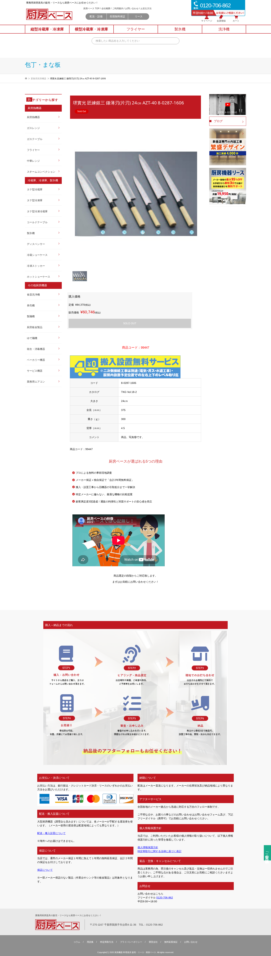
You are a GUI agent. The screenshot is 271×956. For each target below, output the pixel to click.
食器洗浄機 (33, 294)
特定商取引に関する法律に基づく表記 (159, 851)
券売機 (31, 305)
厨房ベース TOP (91, 8)
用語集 (90, 942)
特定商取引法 (106, 942)
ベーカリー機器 (36, 359)
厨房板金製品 (34, 327)
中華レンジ (33, 160)
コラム (77, 942)
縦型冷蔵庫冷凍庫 (47, 29)
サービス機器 (34, 370)
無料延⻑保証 (171, 942)
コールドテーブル (37, 222)
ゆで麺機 (32, 338)
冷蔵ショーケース (37, 254)
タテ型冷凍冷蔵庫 (37, 211)
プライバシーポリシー (131, 942)
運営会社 (153, 942)
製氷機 (31, 233)
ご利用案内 (117, 8)
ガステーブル (34, 139)
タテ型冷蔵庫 (34, 189)
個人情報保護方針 (148, 847)
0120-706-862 (164, 897)
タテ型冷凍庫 (34, 200)
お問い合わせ (131, 8)
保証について (45, 869)
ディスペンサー (36, 244)
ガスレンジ (33, 128)
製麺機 (31, 316)
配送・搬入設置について (51, 833)
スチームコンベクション (41, 171)
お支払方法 (146, 8)
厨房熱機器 (33, 117)
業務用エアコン (36, 381)
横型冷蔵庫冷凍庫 (91, 29)
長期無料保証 (117, 16)
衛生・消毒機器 (36, 349)
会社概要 (105, 8)
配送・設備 (96, 16)
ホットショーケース (38, 276)
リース (139, 16)
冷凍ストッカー (36, 265)
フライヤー (33, 149)
